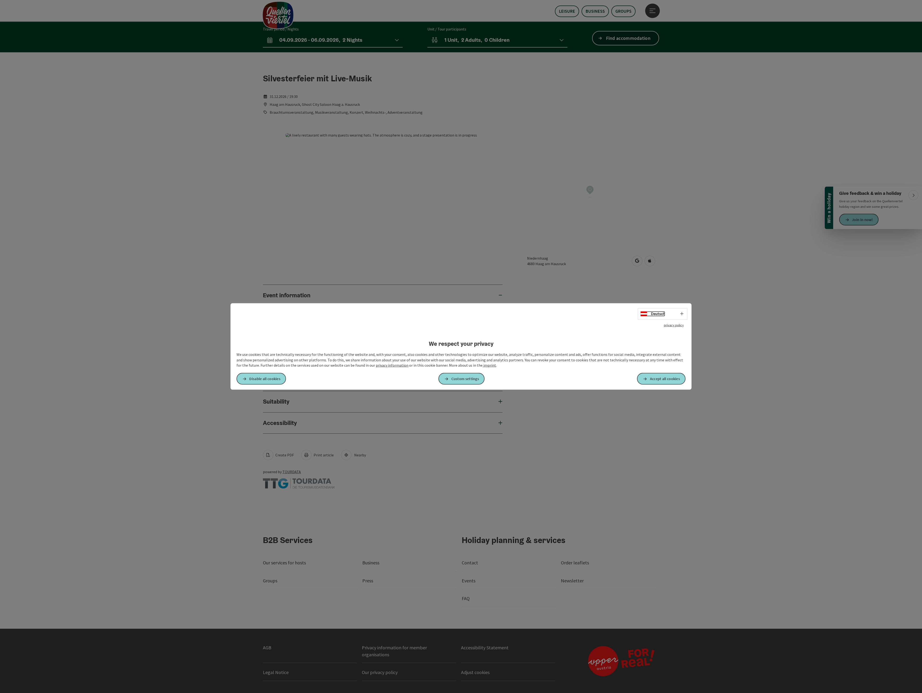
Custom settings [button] (465, 378)
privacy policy (674, 325)
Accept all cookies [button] (665, 378)
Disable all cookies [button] (264, 378)
